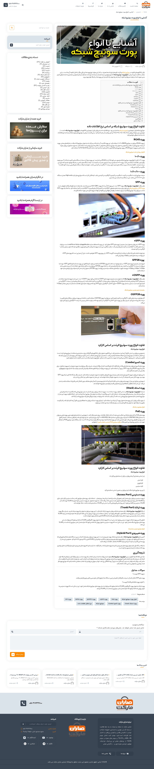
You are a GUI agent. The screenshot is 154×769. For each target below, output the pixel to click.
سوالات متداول (137, 121)
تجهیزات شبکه (123, 130)
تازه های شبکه (45, 75)
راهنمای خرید (45, 83)
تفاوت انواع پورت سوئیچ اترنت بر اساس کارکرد (129, 103)
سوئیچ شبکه (100, 604)
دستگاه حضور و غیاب (42, 79)
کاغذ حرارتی (46, 96)
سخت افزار (46, 90)
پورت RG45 (138, 87)
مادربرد (47, 98)
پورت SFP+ (138, 95)
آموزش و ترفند (45, 62)
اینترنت (47, 70)
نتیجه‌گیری (138, 119)
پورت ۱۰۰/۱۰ (138, 89)
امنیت (47, 66)
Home (145, 12)
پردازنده (47, 73)
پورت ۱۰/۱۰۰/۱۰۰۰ (136, 91)
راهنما (47, 81)
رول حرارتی (46, 87)
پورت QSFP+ (137, 99)
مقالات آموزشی (45, 100)
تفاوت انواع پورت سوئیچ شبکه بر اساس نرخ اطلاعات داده (127, 85)
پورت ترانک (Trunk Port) (134, 115)
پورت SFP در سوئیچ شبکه (137, 188)
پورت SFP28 (137, 97)
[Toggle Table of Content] (141, 82)
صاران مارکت (138, 66)
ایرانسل (47, 68)
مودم (47, 102)
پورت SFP (138, 93)
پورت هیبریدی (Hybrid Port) (133, 117)
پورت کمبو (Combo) (135, 105)
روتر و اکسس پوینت (43, 85)
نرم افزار (47, 105)
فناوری (47, 92)
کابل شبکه (46, 94)
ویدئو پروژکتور (45, 109)
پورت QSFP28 (137, 101)
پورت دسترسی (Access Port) (133, 113)
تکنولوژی (138, 12)
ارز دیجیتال (46, 64)
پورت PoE (137, 109)
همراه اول (46, 107)
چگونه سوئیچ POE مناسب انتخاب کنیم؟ (109, 422)
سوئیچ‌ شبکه (126, 72)
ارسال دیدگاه (19, 654)
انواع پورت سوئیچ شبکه (129, 599)
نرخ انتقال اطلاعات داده (85, 604)
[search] (12, 27)
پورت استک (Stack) (135, 107)
